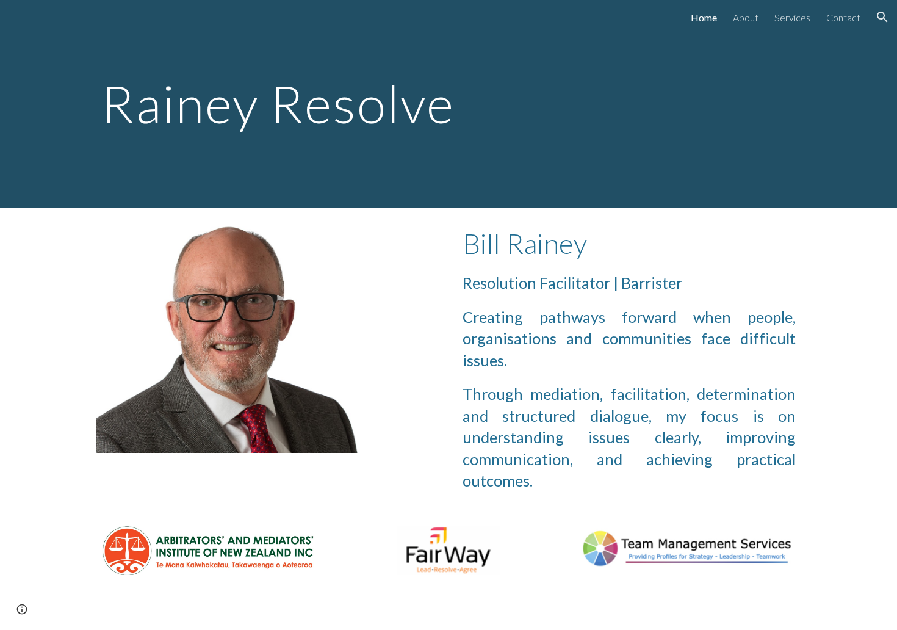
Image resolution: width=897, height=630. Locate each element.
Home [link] (704, 17)
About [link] (745, 17)
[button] (882, 17)
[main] (298, 103)
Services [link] (792, 17)
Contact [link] (843, 17)
